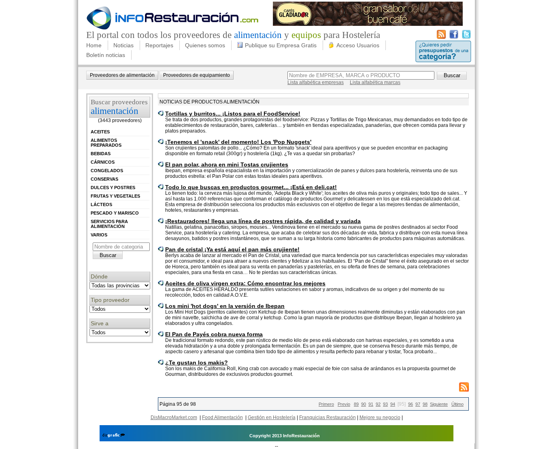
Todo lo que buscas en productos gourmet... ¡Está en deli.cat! (251, 187)
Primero (326, 404)
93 (385, 404)
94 (392, 404)
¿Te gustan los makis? (196, 362)
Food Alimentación (222, 417)
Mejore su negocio (379, 417)
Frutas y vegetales (115, 196)
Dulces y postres (113, 187)
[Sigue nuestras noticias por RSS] (441, 37)
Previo (344, 404)
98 (425, 404)
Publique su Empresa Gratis (281, 45)
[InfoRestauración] (172, 28)
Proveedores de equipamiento (196, 75)
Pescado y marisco (115, 213)
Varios (99, 234)
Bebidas (101, 153)
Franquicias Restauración (327, 417)
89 (356, 404)
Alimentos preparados (106, 143)
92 (378, 404)
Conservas (104, 179)
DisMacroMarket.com (174, 417)
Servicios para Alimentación (109, 224)
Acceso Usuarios (357, 45)
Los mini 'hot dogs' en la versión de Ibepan (225, 306)
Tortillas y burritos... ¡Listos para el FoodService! (232, 113)
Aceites (100, 131)
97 (417, 404)
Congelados (107, 170)
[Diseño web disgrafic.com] (113, 435)
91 (370, 404)
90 (363, 404)
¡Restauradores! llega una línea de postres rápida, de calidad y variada (263, 221)
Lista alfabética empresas (315, 82)
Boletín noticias (105, 55)
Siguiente (439, 404)
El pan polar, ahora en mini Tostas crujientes (226, 164)
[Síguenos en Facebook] (453, 37)
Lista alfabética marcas (375, 82)
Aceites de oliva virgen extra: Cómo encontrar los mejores (245, 283)
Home (94, 45)
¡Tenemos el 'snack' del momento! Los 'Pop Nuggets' (238, 142)
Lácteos (101, 204)
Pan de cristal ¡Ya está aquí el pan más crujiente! (232, 249)
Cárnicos (103, 162)
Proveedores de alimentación (122, 75)
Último (457, 404)
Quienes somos (205, 45)
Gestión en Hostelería (272, 417)
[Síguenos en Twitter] (466, 37)
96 (410, 404)
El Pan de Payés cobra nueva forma (214, 334)
